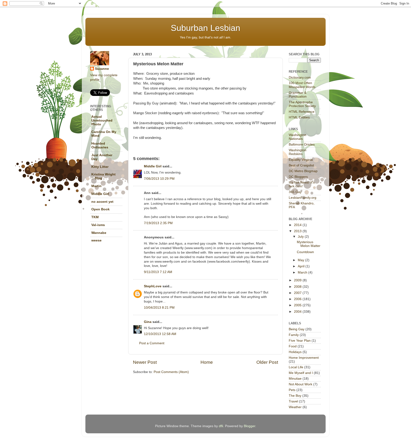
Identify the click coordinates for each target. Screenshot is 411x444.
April (301, 266)
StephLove (152, 286)
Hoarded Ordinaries (99, 145)
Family (294, 335)
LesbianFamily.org (302, 197)
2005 (298, 305)
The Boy (295, 395)
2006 (298, 299)
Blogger (249, 426)
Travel (293, 401)
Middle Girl (152, 166)
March (303, 272)
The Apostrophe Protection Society (302, 104)
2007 (298, 293)
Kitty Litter (99, 167)
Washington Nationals (297, 137)
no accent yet (102, 201)
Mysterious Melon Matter (308, 244)
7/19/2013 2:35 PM (158, 223)
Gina (148, 322)
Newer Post (145, 362)
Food (293, 346)
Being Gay (296, 329)
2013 (298, 231)
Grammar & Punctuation (298, 94)
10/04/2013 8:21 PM (159, 307)
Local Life (296, 367)
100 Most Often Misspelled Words (302, 85)
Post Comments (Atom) (171, 372)
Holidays (295, 352)
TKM (95, 217)
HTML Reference (301, 111)
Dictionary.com (300, 77)
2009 (298, 280)
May (301, 260)
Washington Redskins (297, 152)
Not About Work (300, 384)
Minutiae (295, 378)
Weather (295, 407)
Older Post (267, 362)
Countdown (305, 252)
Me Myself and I (301, 373)
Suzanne (102, 69)
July (301, 236)
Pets (292, 390)
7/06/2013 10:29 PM (159, 178)
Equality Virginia (301, 159)
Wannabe (98, 233)
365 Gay (295, 192)
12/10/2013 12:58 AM (160, 334)
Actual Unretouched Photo (102, 120)
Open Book (100, 209)
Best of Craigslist (301, 165)
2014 (298, 225)
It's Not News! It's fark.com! (302, 184)
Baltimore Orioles (302, 144)
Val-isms (98, 225)
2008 (298, 286)
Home (207, 362)
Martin (96, 186)
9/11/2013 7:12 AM (158, 272)
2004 (298, 311)
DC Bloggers (298, 177)
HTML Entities (299, 117)
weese (96, 240)
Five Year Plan (300, 340)
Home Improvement (304, 357)
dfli (221, 426)
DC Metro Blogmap (303, 171)
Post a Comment (151, 343)
